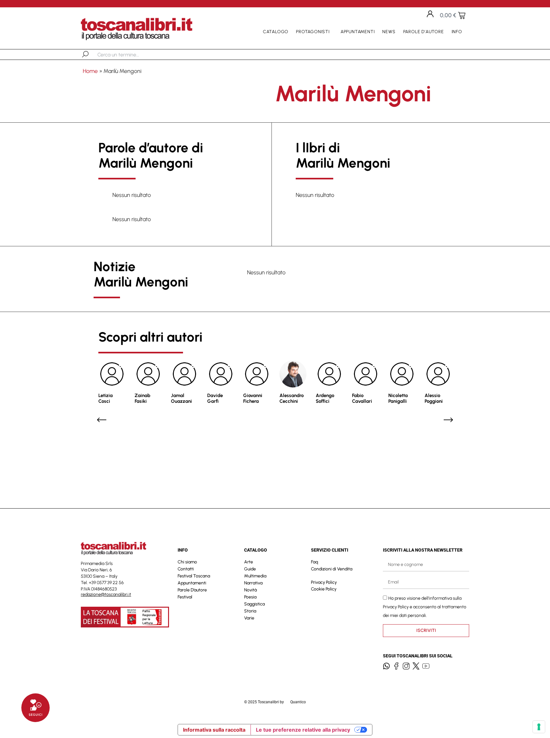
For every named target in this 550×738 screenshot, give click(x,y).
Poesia (250, 597)
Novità (250, 590)
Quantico (298, 702)
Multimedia (255, 576)
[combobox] (130, 54)
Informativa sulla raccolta (214, 730)
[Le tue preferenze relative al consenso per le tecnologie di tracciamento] (539, 727)
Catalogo (275, 31)
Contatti (186, 569)
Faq (314, 562)
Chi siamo (187, 562)
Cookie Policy (323, 589)
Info (457, 31)
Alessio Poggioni (434, 398)
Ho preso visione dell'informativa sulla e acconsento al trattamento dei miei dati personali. (424, 606)
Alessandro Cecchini (291, 398)
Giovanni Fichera (252, 398)
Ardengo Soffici (325, 398)
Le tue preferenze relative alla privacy (303, 730)
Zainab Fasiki (142, 398)
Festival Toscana (194, 576)
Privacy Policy (324, 582)
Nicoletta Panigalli (398, 398)
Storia (250, 611)
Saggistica (254, 604)
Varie (249, 618)
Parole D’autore (423, 31)
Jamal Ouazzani (181, 398)
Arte (248, 562)
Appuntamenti (358, 31)
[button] (101, 419)
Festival (185, 597)
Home (90, 71)
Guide (250, 569)
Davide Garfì (215, 398)
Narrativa (253, 583)
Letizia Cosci (105, 398)
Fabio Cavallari (362, 398)
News (388, 31)
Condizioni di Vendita (331, 569)
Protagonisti (313, 31)
